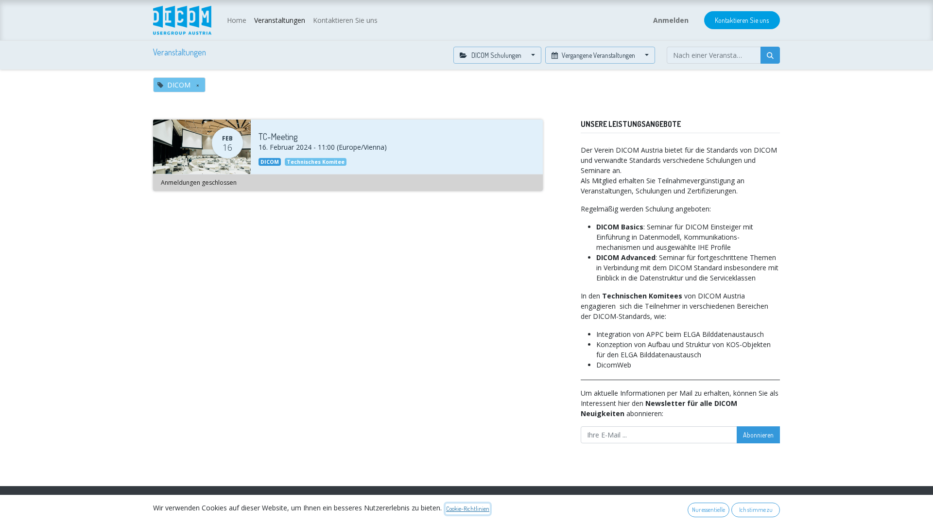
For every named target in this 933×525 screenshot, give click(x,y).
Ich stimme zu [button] (756, 509)
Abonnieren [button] (758, 435)
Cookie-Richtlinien (467, 508)
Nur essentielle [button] (708, 509)
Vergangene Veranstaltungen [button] (598, 55)
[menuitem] (236, 20)
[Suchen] (770, 55)
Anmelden (671, 20)
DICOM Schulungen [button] (496, 55)
